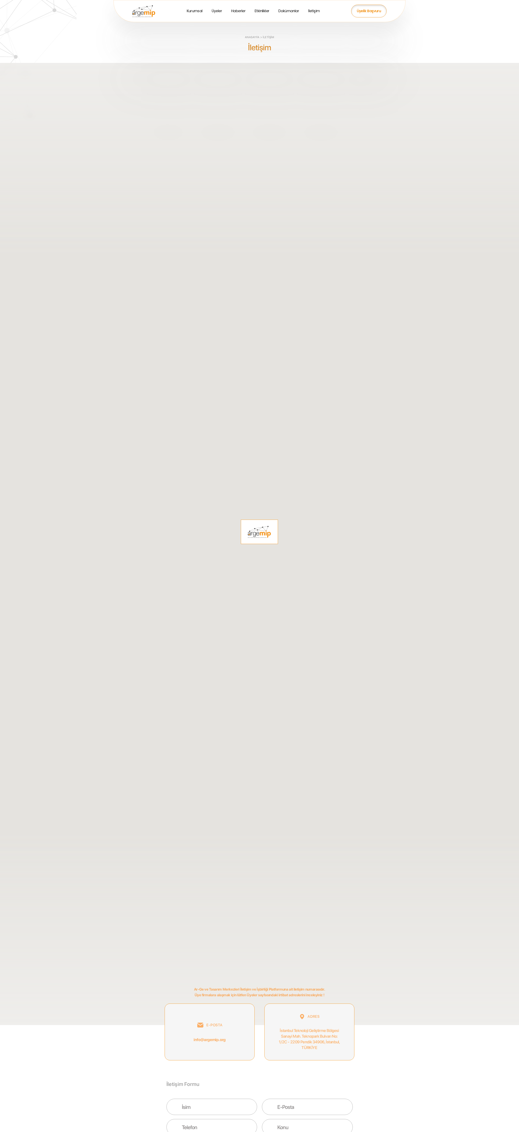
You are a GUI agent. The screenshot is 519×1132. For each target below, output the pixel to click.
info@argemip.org (210, 1039)
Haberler (238, 11)
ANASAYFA (252, 37)
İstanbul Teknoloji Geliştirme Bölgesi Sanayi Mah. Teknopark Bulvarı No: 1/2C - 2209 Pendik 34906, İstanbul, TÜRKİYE (309, 1039)
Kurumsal (195, 11)
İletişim (314, 11)
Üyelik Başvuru (369, 10)
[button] (259, 532)
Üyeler (217, 11)
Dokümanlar (288, 11)
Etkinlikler (262, 11)
